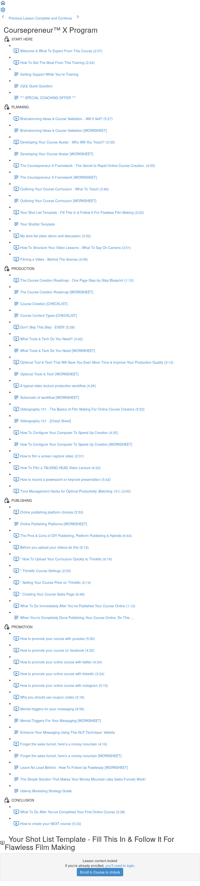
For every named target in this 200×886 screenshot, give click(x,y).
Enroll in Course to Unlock (100, 872)
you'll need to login (119, 865)
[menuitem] (3, 11)
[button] (3, 4)
